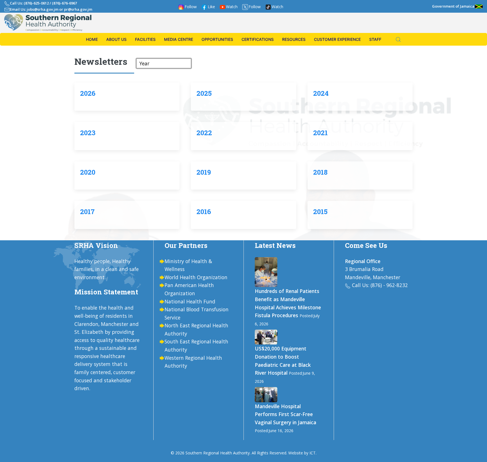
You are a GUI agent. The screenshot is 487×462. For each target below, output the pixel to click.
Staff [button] (375, 39)
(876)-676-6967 (64, 3)
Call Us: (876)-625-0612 (29, 3)
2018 (320, 172)
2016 (203, 211)
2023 (88, 132)
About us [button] (116, 39)
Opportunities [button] (217, 39)
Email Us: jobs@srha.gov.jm (34, 9)
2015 (320, 211)
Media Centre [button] (178, 39)
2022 (204, 132)
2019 (203, 172)
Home (92, 39)
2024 (321, 93)
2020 (87, 172)
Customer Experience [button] (337, 39)
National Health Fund (190, 301)
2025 (204, 93)
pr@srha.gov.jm (78, 9)
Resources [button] (294, 39)
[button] (395, 39)
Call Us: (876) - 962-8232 (380, 285)
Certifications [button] (258, 39)
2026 (88, 93)
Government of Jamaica (453, 6)
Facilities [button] (145, 39)
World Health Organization (196, 277)
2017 (87, 211)
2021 (320, 132)
